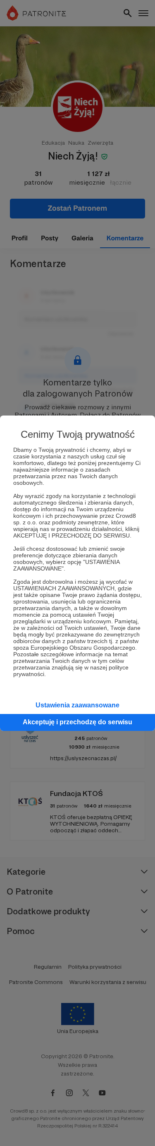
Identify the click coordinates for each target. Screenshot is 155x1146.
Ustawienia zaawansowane (77, 705)
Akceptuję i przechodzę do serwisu (77, 722)
